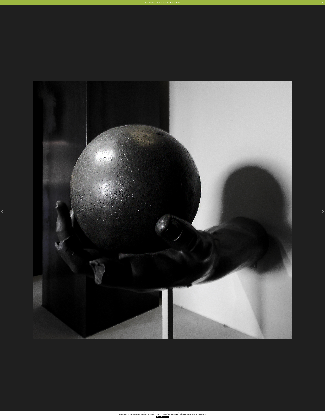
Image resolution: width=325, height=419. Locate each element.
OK (158, 416)
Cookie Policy (164, 416)
